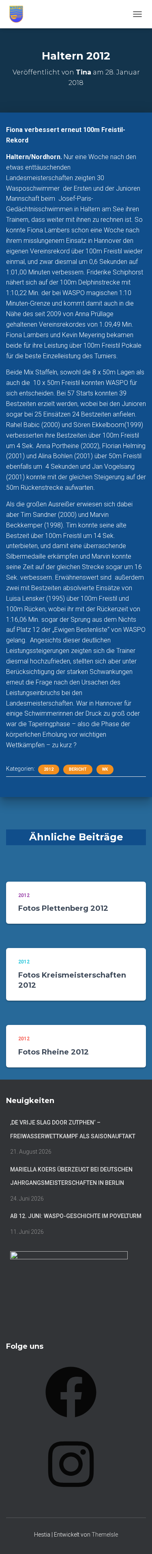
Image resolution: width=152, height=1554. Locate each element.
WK (105, 769)
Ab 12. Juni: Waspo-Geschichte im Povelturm (75, 1216)
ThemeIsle (105, 1534)
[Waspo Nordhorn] (19, 14)
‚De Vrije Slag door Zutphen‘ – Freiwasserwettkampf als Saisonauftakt (72, 1129)
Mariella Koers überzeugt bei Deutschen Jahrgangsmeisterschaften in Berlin (71, 1176)
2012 (49, 769)
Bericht (78, 769)
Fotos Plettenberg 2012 (63, 908)
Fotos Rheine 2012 (53, 1052)
